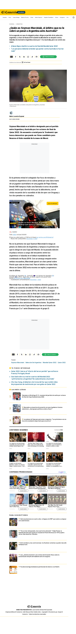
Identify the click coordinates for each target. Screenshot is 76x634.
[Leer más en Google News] (11, 57)
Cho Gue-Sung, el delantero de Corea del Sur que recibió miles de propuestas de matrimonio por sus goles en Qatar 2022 (34, 383)
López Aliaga (16, 17)
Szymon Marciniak (17, 362)
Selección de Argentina (33, 362)
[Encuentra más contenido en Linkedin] (24, 57)
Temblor (5, 17)
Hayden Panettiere (48, 17)
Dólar (31, 17)
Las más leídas (18, 389)
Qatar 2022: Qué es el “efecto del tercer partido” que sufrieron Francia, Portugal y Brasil (34, 372)
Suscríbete (21, 12)
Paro (10, 17)
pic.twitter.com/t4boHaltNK (22, 278)
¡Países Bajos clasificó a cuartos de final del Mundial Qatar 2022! (34, 46)
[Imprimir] (36, 57)
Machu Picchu (25, 17)
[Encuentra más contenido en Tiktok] (32, 57)
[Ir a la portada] (34, 606)
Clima (56, 17)
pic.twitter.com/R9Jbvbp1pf (45, 237)
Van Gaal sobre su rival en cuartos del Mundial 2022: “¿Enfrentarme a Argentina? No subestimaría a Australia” (32, 378)
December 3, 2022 (32, 238)
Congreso (62, 17)
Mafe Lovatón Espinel (16, 116)
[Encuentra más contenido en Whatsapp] (28, 57)
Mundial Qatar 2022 (49, 362)
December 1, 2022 (35, 279)
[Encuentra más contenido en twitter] (20, 57)
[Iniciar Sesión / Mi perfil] (73, 17)
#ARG (14, 234)
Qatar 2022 (62, 362)
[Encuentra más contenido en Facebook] (16, 57)
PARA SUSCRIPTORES (18, 515)
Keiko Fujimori (38, 17)
